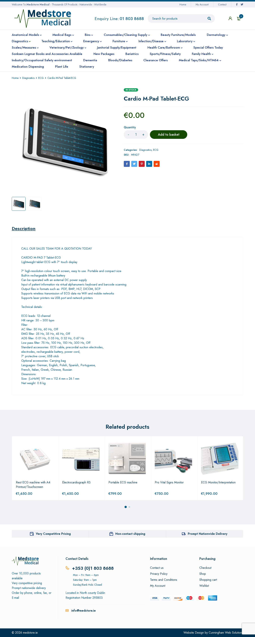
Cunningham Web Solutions (226, 632)
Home (182, 4)
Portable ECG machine (122, 482)
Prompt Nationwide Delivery (207, 534)
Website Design (194, 632)
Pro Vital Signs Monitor (169, 482)
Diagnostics (28, 78)
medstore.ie (30, 632)
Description (23, 228)
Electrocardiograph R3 (76, 482)
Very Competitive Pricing (53, 534)
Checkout (205, 568)
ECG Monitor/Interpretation (218, 482)
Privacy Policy (158, 574)
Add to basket (168, 134)
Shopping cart (208, 580)
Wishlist (204, 586)
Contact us (157, 568)
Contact (222, 4)
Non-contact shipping (130, 534)
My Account (202, 4)
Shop (202, 574)
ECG (41, 78)
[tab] (23, 228)
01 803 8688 (132, 18)
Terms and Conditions (163, 580)
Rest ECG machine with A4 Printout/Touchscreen (33, 484)
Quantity (130, 127)
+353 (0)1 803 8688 (93, 568)
